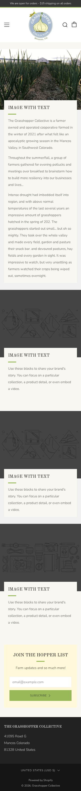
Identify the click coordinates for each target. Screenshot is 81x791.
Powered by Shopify (41, 780)
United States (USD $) (38, 770)
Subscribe (38, 695)
